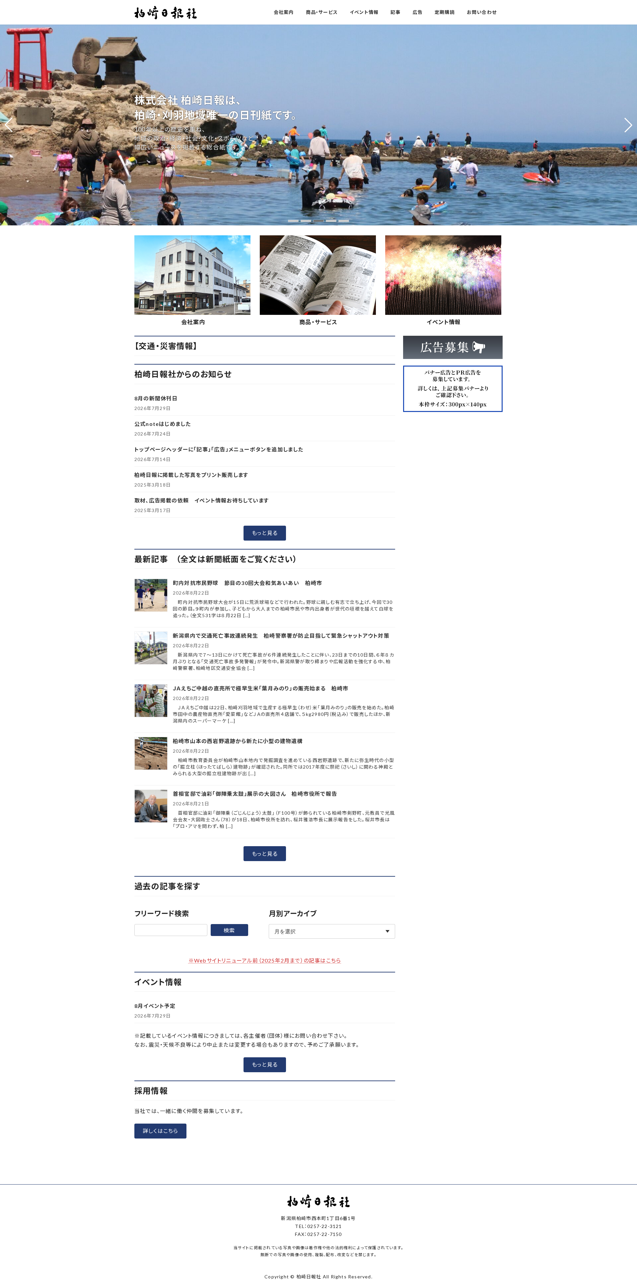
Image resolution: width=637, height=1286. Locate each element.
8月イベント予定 (155, 1006)
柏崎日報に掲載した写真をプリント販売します (191, 475)
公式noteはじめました (162, 424)
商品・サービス (318, 322)
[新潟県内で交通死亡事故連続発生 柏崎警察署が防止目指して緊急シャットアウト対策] (151, 648)
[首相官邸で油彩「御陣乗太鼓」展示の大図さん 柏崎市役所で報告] (151, 806)
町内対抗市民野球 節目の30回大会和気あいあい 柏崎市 (247, 583)
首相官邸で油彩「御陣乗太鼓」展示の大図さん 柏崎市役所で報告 (255, 793)
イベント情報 (444, 322)
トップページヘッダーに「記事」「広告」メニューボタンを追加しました (219, 449)
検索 (229, 930)
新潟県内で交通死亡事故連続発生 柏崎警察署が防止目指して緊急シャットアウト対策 (281, 635)
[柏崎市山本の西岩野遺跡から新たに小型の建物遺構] (151, 754)
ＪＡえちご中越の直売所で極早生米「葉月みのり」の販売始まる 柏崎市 (261, 688)
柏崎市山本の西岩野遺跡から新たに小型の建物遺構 (238, 741)
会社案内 (193, 322)
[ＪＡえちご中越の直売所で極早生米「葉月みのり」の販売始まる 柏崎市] (151, 701)
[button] (293, 221)
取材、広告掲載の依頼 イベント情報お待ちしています (201, 500)
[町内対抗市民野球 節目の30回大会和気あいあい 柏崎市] (151, 596)
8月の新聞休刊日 (156, 398)
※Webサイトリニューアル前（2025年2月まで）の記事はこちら (264, 960)
